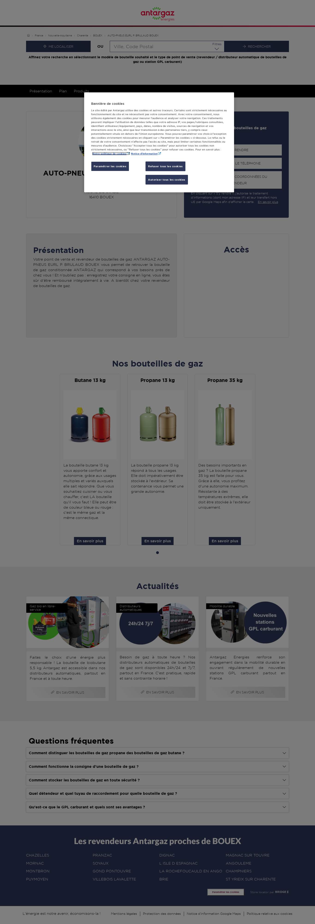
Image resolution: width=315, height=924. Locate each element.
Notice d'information (144, 153)
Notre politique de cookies (109, 153)
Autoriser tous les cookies (166, 179)
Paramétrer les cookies (110, 166)
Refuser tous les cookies (165, 166)
